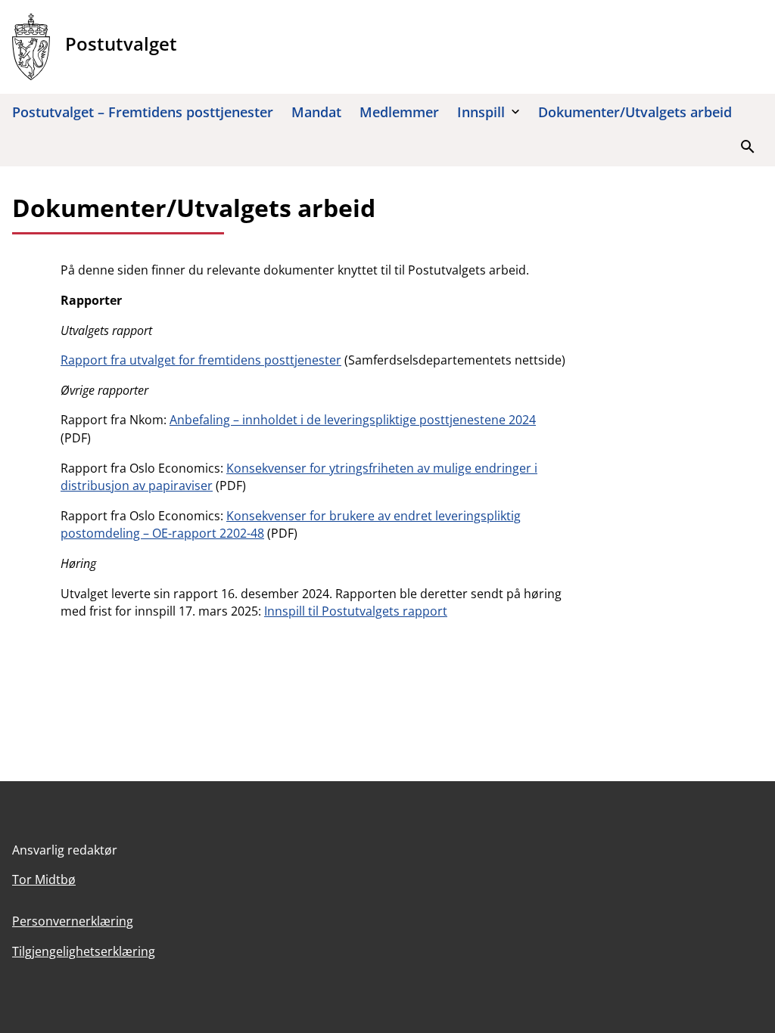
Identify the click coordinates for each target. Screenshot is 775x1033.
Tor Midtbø (44, 879)
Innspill (481, 112)
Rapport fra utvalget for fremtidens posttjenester (201, 360)
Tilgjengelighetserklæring (83, 951)
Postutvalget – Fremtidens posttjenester (142, 112)
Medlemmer (399, 112)
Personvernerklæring (72, 921)
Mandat (316, 112)
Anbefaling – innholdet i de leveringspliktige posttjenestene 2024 (353, 419)
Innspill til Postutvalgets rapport (355, 611)
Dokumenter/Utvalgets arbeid (635, 112)
